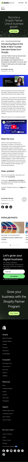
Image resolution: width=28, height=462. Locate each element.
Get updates (14, 276)
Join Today (14, 31)
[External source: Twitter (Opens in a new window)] (6, 207)
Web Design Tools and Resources (10, 235)
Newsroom (5, 350)
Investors (5, 347)
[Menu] (26, 3)
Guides (4, 391)
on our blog (11, 176)
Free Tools (5, 398)
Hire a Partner (6, 416)
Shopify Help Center (8, 410)
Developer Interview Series (13, 41)
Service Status (6, 420)
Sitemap (4, 443)
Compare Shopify (7, 388)
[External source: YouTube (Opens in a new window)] (11, 451)
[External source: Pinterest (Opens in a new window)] (3, 454)
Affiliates (4, 376)
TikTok (3, 189)
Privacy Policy (6, 440)
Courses (4, 394)
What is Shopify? (7, 338)
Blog (3, 385)
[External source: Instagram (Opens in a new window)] (15, 451)
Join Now (21, 2)
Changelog (5, 401)
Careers (4, 344)
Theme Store (6, 366)
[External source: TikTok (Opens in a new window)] (18, 451)
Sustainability (6, 354)
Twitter (22, 187)
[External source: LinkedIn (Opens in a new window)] (10, 207)
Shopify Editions (7, 341)
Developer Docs (7, 363)
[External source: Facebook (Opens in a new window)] (2, 207)
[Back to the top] (4, 328)
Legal (4, 437)
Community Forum (7, 413)
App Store (5, 369)
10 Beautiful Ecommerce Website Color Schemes (11, 238)
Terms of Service (7, 434)
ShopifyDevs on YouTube (16, 180)
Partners (4, 372)
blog (2, 41)
